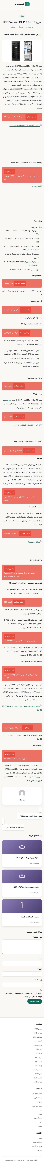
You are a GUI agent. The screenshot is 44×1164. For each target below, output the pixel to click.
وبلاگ (22, 16)
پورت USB (36, 780)
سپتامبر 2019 (37, 1037)
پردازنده (8, 400)
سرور (5, 73)
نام (40, 959)
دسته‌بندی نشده (37, 1106)
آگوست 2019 (38, 1041)
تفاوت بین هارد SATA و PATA (27, 857)
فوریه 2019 (38, 1062)
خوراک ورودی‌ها (37, 1142)
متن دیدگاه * (37, 937)
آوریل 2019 (38, 1057)
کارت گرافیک (38, 1118)
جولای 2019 (38, 1045)
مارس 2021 (38, 1029)
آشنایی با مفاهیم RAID (30, 917)
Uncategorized (37, 1094)
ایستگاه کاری (38, 1098)
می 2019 (39, 1053)
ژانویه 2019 (38, 1066)
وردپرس (39, 1150)
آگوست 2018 (38, 1078)
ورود (40, 1138)
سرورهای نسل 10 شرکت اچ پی (13, 826)
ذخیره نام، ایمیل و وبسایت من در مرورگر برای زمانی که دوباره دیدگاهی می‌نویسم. (23, 995)
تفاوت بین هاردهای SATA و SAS (26, 887)
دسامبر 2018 (38, 1070)
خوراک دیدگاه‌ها (37, 1146)
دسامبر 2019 (38, 1033)
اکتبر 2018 (38, 1074)
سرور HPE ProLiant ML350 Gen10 (30, 814)
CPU (29, 246)
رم (31, 262)
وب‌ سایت (38, 979)
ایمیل (39, 969)
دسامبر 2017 (38, 1082)
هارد (40, 1122)
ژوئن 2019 (38, 1049)
